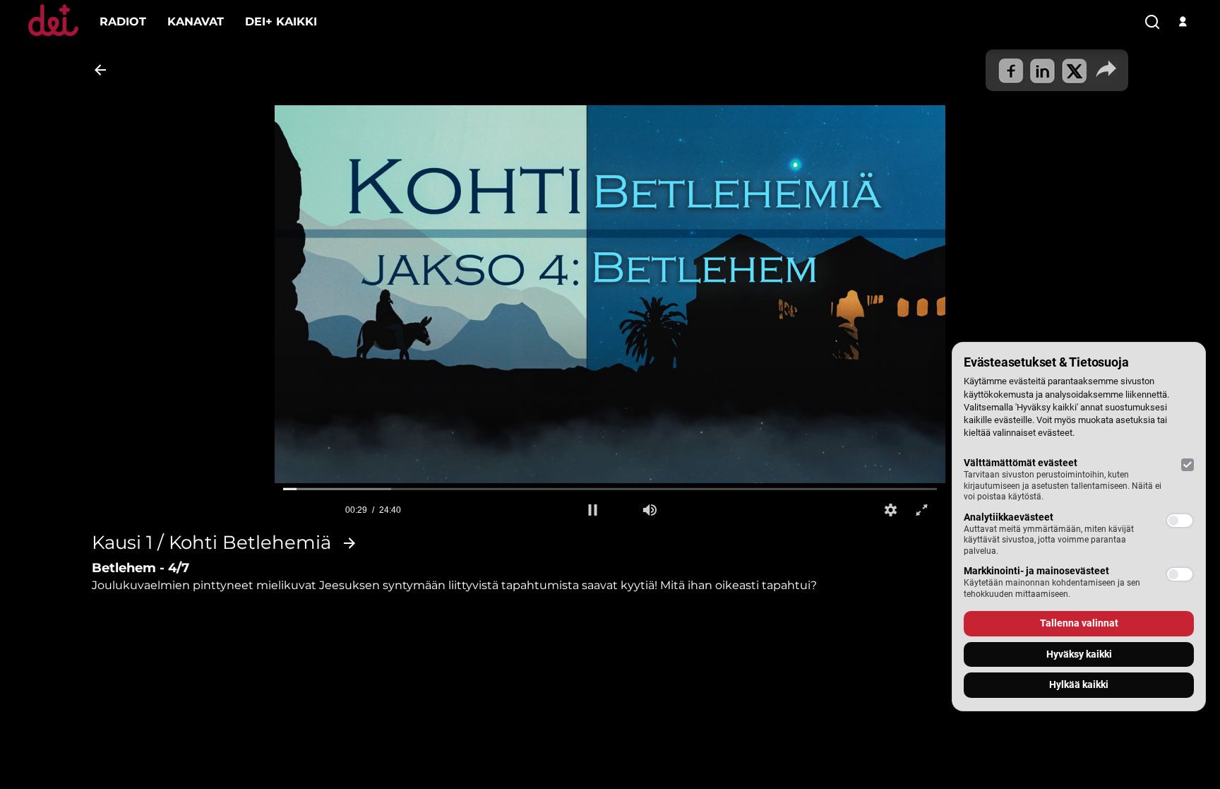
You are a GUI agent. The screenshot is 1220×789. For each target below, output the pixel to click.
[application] (610, 294)
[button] (593, 510)
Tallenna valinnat (1079, 623)
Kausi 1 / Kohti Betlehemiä (211, 543)
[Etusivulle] (53, 35)
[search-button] (1152, 22)
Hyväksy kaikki (1079, 654)
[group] (650, 510)
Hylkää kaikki (1078, 684)
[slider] (610, 488)
